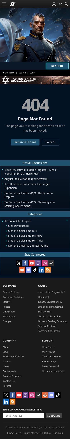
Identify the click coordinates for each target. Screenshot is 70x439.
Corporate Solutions (13, 297)
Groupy (7, 321)
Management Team (13, 356)
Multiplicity (9, 316)
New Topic (57, 65)
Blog (5, 351)
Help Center (48, 347)
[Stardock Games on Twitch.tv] (38, 263)
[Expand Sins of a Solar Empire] (2, 221)
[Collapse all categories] (67, 220)
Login (32, 72)
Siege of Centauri (47, 326)
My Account (48, 351)
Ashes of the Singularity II (51, 292)
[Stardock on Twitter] (19, 263)
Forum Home (8, 72)
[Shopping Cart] (60, 4)
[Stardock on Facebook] (25, 263)
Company (9, 340)
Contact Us (9, 381)
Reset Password (50, 366)
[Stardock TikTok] (35, 269)
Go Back (50, 142)
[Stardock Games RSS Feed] (48, 269)
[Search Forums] (66, 4)
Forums (7, 385)
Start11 (7, 301)
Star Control (44, 311)
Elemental (43, 297)
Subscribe (53, 415)
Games (42, 285)
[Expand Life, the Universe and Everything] (6, 246)
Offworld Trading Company (52, 321)
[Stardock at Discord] (28, 269)
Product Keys (49, 361)
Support (48, 340)
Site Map (58, 432)
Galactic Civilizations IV (50, 301)
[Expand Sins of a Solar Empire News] (6, 236)
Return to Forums (25, 142)
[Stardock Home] (13, 4)
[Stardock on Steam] (51, 263)
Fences (6, 306)
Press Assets (9, 371)
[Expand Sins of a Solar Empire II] (6, 231)
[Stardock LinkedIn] (41, 269)
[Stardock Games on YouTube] (32, 263)
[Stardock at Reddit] (22, 269)
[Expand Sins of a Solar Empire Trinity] (6, 241)
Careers (7, 361)
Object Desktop (11, 292)
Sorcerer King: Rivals (49, 330)
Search (22, 72)
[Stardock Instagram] (44, 263)
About (6, 347)
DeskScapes (9, 311)
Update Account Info (53, 371)
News (6, 366)
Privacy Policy (14, 432)
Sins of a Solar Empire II (50, 306)
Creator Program (12, 376)
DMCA (47, 432)
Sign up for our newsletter (22, 409)
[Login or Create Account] (54, 4)
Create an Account (52, 356)
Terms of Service (32, 432)
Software (9, 285)
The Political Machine (49, 316)
